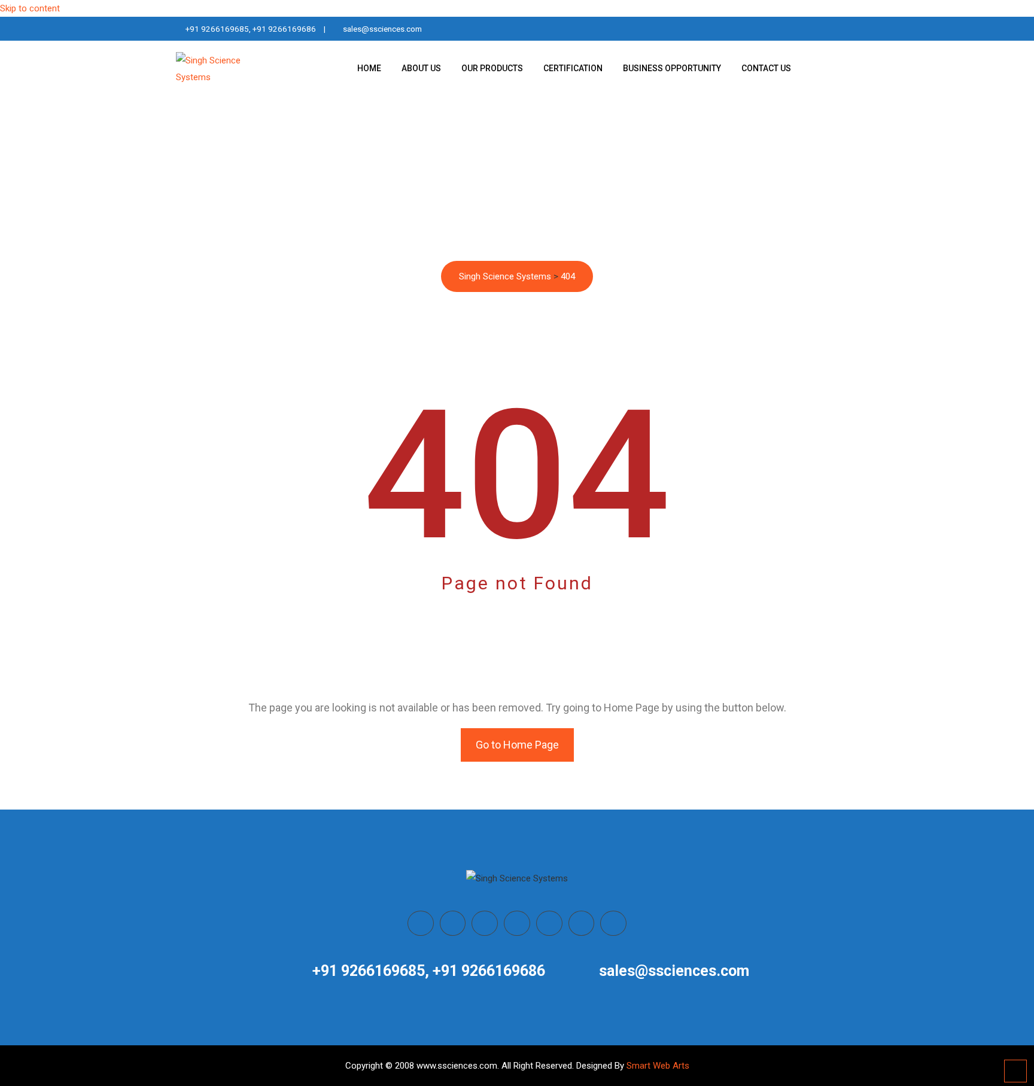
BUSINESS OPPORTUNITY (672, 68)
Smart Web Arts (658, 1065)
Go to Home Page (517, 744)
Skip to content (30, 8)
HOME (369, 68)
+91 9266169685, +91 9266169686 (250, 29)
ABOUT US (421, 68)
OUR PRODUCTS (492, 68)
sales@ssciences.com (382, 29)
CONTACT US (766, 68)
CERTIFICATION (573, 68)
